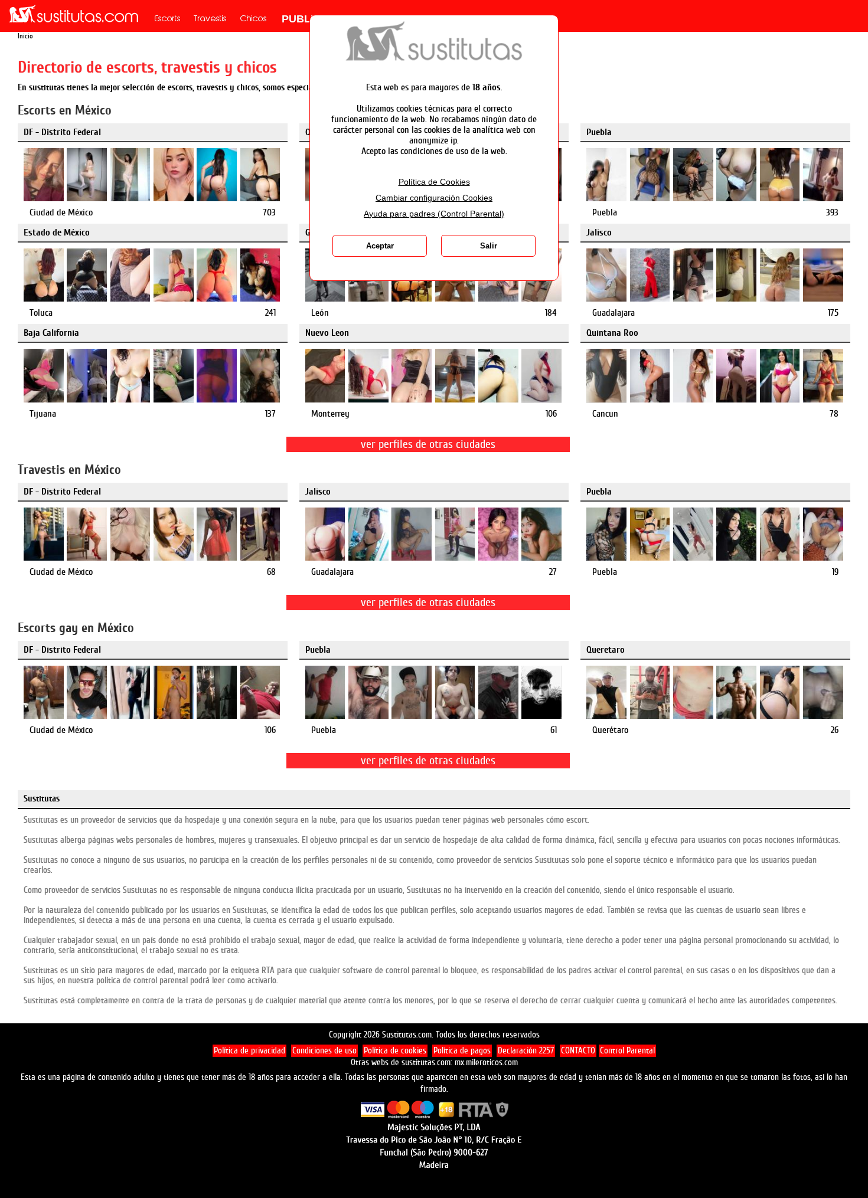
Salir (488, 245)
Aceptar (380, 245)
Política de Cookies (434, 182)
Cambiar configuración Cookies (434, 198)
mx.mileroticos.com (486, 1063)
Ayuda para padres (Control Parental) (434, 214)
